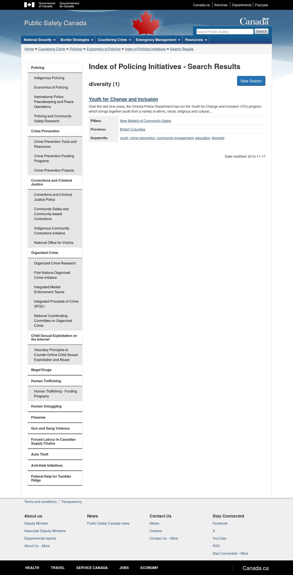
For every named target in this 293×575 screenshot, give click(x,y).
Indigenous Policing (49, 77)
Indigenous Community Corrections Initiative (51, 230)
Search (261, 31)
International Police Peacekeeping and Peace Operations (54, 101)
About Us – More (37, 545)
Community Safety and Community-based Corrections (51, 213)
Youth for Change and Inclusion (123, 98)
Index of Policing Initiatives (145, 48)
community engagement (175, 137)
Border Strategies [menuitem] (74, 39)
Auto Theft (39, 454)
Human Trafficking (46, 380)
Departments (242, 4)
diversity (218, 137)
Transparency (71, 501)
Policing (76, 48)
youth (124, 137)
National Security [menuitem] (38, 39)
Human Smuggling (46, 406)
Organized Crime (44, 252)
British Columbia (132, 129)
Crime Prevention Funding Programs (54, 158)
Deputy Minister (36, 523)
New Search (251, 80)
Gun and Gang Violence (50, 428)
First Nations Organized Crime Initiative (52, 275)
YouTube (219, 538)
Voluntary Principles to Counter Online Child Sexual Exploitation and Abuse (56, 354)
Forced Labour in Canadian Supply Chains (53, 441)
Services (221, 4)
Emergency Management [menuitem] (156, 39)
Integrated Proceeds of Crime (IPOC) (56, 304)
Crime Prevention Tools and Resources (55, 144)
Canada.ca (201, 4)
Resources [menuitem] (194, 39)
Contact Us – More (164, 538)
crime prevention (142, 137)
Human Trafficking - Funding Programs (55, 393)
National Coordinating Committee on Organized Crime (53, 320)
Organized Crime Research (55, 263)
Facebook (220, 523)
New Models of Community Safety (145, 120)
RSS (216, 545)
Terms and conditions (40, 501)
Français (261, 4)
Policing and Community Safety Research (52, 118)
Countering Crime (51, 48)
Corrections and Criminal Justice (51, 182)
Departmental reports (40, 538)
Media (154, 523)
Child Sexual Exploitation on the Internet (54, 337)
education (202, 137)
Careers (156, 530)
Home (29, 48)
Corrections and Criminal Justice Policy (53, 197)
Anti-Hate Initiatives (47, 465)
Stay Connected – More (230, 553)
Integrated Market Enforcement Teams (49, 289)
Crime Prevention (45, 130)
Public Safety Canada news (108, 523)
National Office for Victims (53, 242)
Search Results (181, 48)
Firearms (38, 417)
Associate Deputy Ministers (45, 530)
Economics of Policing (104, 48)
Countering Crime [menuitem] (112, 39)
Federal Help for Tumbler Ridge (51, 478)
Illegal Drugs (41, 369)
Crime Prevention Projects (54, 170)
